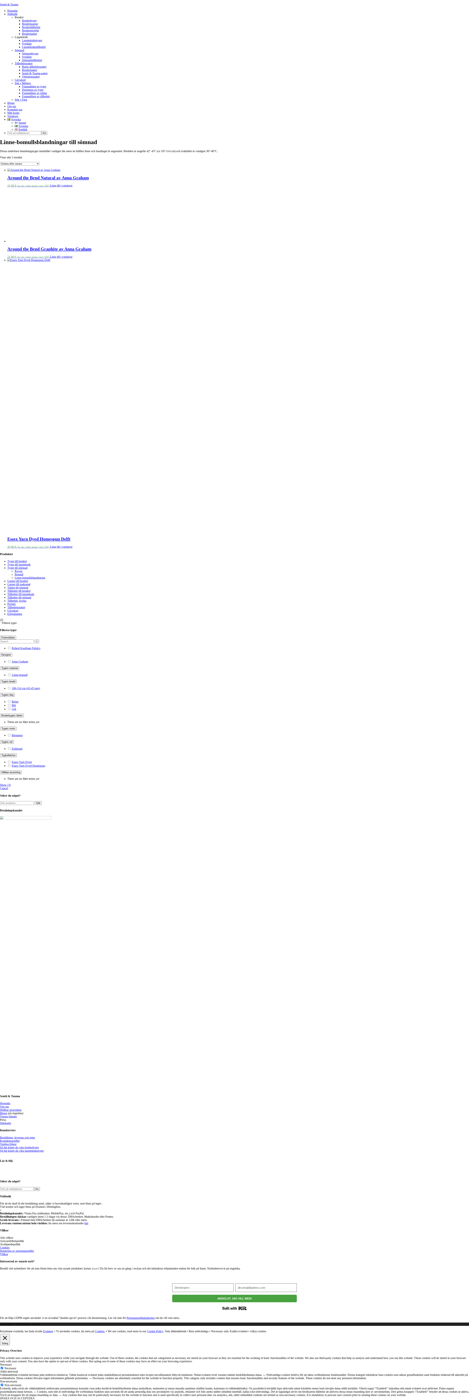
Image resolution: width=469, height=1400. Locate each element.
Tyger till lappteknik (19, 564)
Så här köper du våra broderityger (19, 1147)
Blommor (17, 735)
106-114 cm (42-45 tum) (26, 688)
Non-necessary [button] (8, 1381)
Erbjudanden (14, 614)
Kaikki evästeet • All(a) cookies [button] (248, 1331)
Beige (15, 701)
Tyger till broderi (17, 561)
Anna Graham (20, 661)
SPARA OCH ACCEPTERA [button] (17, 1398)
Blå (14, 705)
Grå (14, 709)
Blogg (3, 1113)
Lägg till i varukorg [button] (61, 185)
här (86, 1223)
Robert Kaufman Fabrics (26, 648)
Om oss (4, 1106)
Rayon (18, 571)
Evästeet (48, 1331)
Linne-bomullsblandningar (30, 577)
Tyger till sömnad (17, 567)
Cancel (4, 788)
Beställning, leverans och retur (17, 1137)
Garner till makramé (18, 584)
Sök (38, 803)
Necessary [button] (6, 1364)
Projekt (11, 604)
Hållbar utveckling (10, 1109)
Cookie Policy (155, 1331)
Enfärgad (17, 748)
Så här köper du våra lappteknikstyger (22, 1150)
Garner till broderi (17, 581)
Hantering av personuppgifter (17, 1250)
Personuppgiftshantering (141, 1317)
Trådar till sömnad (17, 587)
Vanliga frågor (8, 1144)
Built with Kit (234, 1308)
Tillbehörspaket (16, 607)
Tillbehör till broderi (18, 590)
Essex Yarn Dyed (22, 762)
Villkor (4, 1254)
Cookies (5, 1247)
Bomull (19, 574)
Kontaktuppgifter (10, 1140)
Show (5, 785)
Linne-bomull (19, 674)
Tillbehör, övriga (16, 600)
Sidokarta (5, 1123)
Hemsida (5, 1103)
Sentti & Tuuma (9, 4)
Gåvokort (12, 610)
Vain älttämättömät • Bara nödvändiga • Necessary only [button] (197, 1331)
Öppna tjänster (8, 1116)
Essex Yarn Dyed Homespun (28, 765)
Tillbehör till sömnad (19, 597)
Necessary (10, 1368)
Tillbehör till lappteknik (20, 594)
